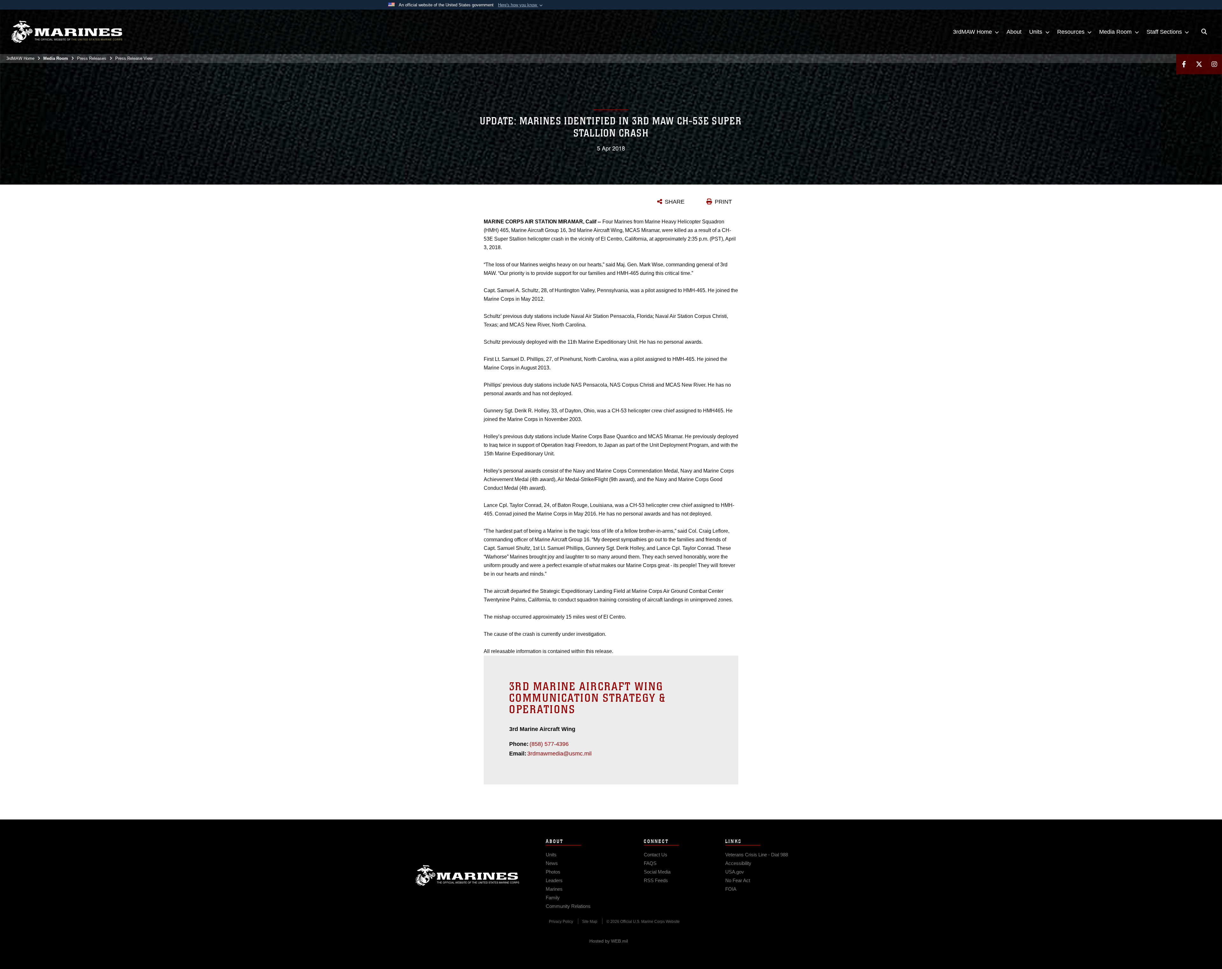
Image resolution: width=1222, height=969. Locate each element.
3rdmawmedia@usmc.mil (559, 753)
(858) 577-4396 (549, 744)
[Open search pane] (1204, 32)
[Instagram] (1214, 64)
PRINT (723, 202)
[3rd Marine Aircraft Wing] (67, 32)
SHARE (675, 202)
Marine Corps (467, 875)
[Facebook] (1183, 64)
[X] (1199, 64)
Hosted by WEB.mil (608, 941)
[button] (521, 5)
